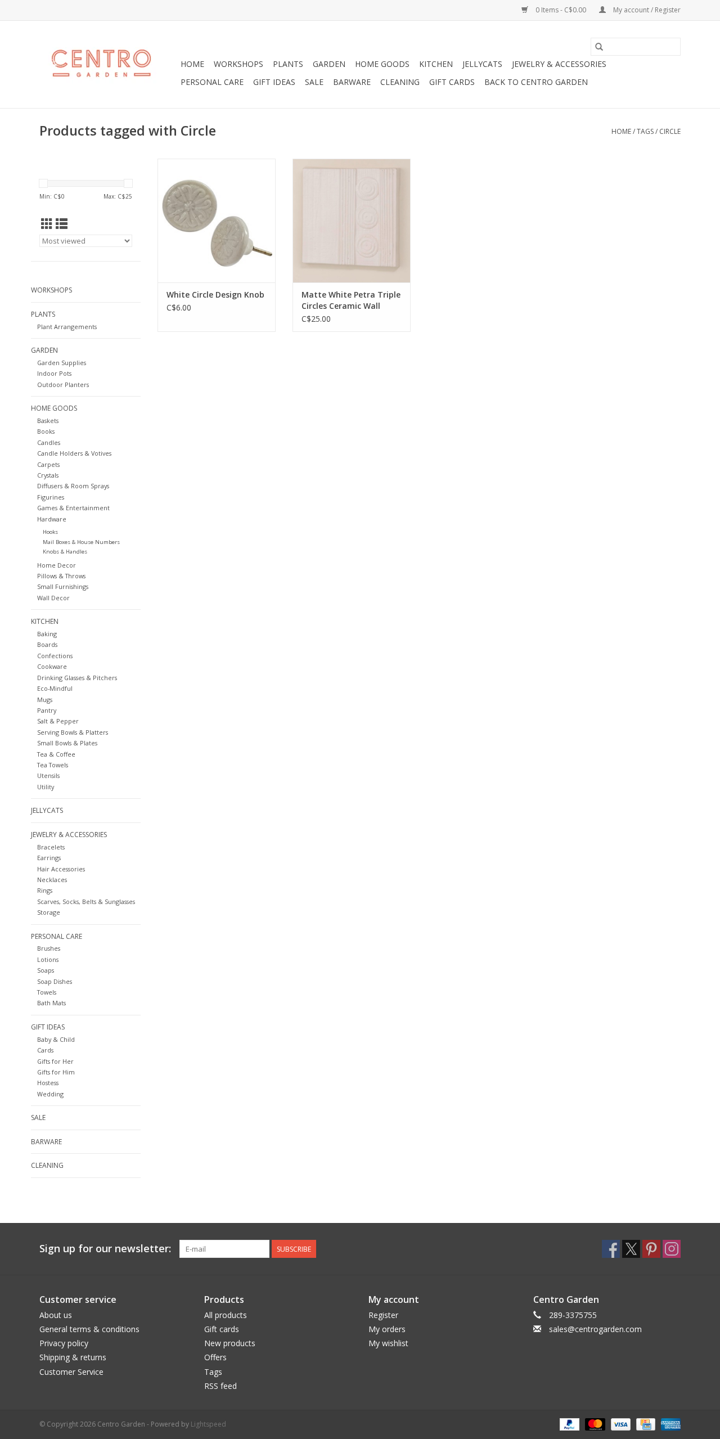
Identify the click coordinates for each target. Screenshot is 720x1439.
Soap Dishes (54, 981)
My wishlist (388, 1343)
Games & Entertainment (73, 507)
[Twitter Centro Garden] (631, 1249)
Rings (44, 890)
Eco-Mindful (55, 688)
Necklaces (52, 879)
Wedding (50, 1094)
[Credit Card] (644, 1423)
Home (192, 64)
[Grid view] (47, 224)
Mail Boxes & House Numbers (81, 542)
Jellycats (482, 64)
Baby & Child (56, 1039)
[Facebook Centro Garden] (611, 1249)
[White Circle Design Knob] (217, 220)
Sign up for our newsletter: (105, 1248)
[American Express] (669, 1423)
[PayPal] (568, 1423)
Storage (48, 912)
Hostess (47, 1082)
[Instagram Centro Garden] (672, 1249)
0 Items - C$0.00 (561, 10)
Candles (48, 442)
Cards (45, 1050)
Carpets (48, 464)
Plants (288, 64)
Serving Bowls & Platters (72, 732)
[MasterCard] (593, 1423)
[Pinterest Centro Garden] (651, 1249)
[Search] (599, 47)
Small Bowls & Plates (67, 743)
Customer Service (71, 1371)
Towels (46, 992)
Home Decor (56, 565)
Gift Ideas (274, 82)
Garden (329, 64)
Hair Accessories (61, 869)
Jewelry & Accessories (559, 64)
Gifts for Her (55, 1061)
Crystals (47, 475)
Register (383, 1315)
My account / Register (646, 10)
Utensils (48, 775)
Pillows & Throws (61, 576)
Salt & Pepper (58, 721)
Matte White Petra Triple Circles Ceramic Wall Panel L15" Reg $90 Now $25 (351, 300)
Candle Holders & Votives (74, 453)
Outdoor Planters (63, 384)
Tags (645, 131)
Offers (215, 1357)
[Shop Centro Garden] (108, 64)
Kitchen (436, 64)
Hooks (50, 532)
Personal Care (212, 82)
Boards (47, 644)
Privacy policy (63, 1343)
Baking (47, 633)
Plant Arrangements (67, 326)
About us (55, 1315)
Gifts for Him (56, 1072)
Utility (45, 787)
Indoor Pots (54, 373)
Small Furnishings (62, 586)
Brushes (48, 948)
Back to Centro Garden (536, 82)
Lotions (47, 959)
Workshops (238, 64)
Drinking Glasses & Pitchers (77, 677)
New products (229, 1343)
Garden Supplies (61, 362)
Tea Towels (52, 765)
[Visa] (619, 1423)
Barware (352, 82)
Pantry (46, 710)
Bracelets (51, 847)
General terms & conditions (89, 1329)
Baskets (47, 420)
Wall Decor (53, 597)
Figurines (50, 497)
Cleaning (400, 82)
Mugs (44, 699)
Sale (314, 82)
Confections (55, 655)
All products (225, 1315)
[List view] (62, 224)
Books (46, 431)
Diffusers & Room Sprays (73, 486)
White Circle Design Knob (215, 294)
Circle (670, 131)
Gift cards (452, 82)
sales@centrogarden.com (595, 1329)
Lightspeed (208, 1424)
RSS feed (220, 1385)
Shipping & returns (72, 1357)
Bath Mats (51, 1003)
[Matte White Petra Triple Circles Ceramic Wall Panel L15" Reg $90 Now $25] (351, 220)
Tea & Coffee (56, 754)
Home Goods (382, 64)
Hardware (51, 519)
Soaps (45, 970)
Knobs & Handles (65, 551)
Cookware (52, 666)
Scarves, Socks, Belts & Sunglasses (86, 901)
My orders (387, 1329)
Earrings (49, 857)
